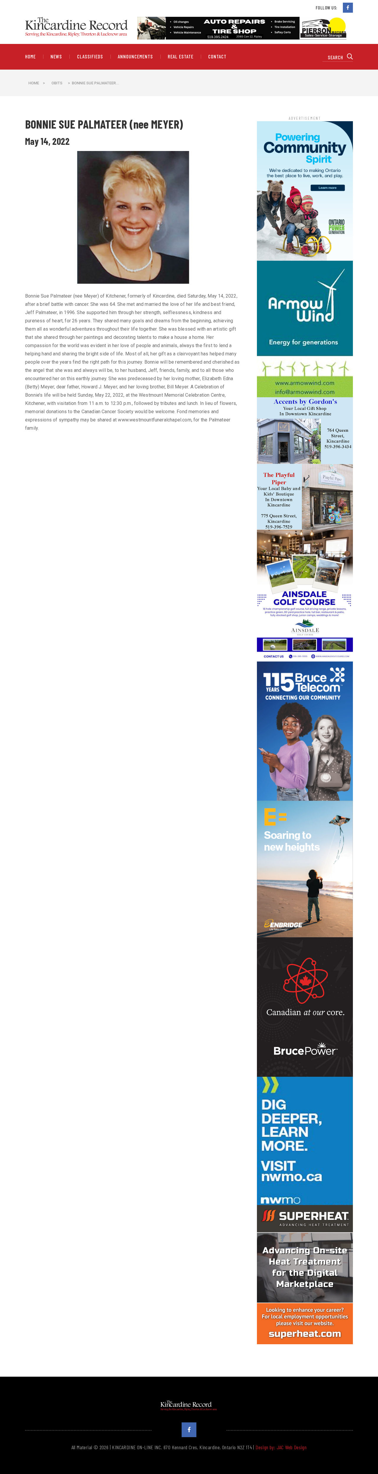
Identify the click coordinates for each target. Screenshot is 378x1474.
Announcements (135, 57)
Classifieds (90, 57)
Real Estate (180, 57)
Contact (217, 57)
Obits (56, 83)
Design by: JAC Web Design (281, 1447)
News (56, 57)
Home (30, 57)
